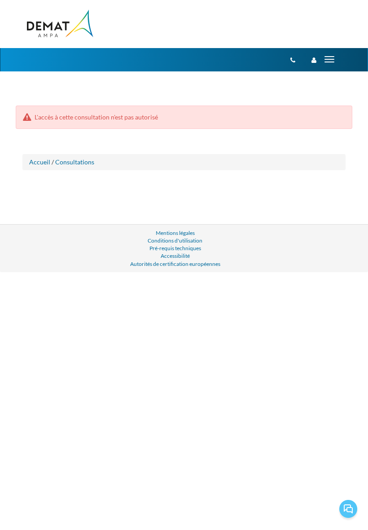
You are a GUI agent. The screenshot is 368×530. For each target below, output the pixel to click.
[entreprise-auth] (313, 60)
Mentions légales (175, 233)
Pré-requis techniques (175, 248)
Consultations (74, 162)
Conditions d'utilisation (175, 240)
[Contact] (292, 60)
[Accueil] (59, 24)
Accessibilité (175, 255)
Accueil (39, 162)
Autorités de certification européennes (175, 264)
